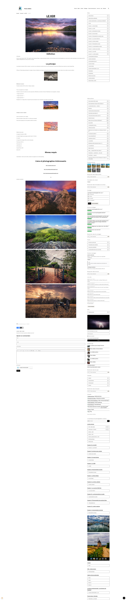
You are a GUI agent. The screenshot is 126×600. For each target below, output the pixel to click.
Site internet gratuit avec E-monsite (104, 407)
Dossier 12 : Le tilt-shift (92, 447)
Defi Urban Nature (91, 439)
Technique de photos (91, 267)
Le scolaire (91, 198)
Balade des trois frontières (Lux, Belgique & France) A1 (98, 131)
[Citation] (25, 350)
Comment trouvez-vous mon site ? (94, 229)
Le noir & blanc (90, 478)
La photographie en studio (92, 496)
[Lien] (28, 350)
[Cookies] (2, 598)
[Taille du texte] (22, 350)
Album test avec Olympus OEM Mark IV (98, 120)
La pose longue (91, 66)
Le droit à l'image (91, 63)
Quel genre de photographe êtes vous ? (95, 209)
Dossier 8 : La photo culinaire (93, 41)
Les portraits (98, 140)
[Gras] (17, 350)
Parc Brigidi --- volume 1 (98, 155)
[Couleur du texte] (24, 350)
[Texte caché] (30, 350)
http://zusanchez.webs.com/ (51, 165)
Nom (17, 337)
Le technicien (91, 194)
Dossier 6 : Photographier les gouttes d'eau (95, 36)
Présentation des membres (98, 244)
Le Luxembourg (98, 145)
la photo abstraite (90, 255)
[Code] (35, 350)
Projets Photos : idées (92, 80)
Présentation (90, 70)
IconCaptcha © (30, 368)
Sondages (85, 8)
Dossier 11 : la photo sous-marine (94, 48)
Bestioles (98, 108)
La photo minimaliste (92, 58)
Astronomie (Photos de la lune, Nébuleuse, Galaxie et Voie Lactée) (98, 158)
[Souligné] (20, 350)
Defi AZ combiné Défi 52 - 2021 (93, 436)
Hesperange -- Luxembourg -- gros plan (98, 152)
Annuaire (104, 8)
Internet (98, 378)
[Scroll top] (124, 598)
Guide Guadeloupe (98, 402)
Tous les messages (91, 306)
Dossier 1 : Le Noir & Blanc (93, 25)
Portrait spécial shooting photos (98, 110)
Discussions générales (98, 247)
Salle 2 (89, 580)
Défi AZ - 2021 (90, 434)
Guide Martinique (97, 404)
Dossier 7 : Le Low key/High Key (94, 38)
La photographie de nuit (92, 61)
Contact (82, 8)
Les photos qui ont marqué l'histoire (97, 345)
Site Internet (18, 346)
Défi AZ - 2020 (90, 431)
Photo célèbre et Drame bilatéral (96, 348)
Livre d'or (98, 8)
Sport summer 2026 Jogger (98, 101)
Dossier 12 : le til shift (92, 51)
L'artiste (90, 196)
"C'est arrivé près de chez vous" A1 (98, 115)
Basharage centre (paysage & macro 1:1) (98, 143)
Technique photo (98, 312)
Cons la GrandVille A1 (98, 136)
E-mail (17, 342)
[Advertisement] (18, 2)
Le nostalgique (91, 200)
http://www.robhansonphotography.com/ (51, 169)
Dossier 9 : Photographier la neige (94, 43)
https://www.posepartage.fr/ (103, 400)
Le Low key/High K (91, 490)
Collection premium (98, 127)
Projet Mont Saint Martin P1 (98, 113)
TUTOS (89, 23)
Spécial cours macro (91, 75)
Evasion (98, 385)
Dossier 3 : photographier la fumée (94, 31)
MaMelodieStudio (98, 396)
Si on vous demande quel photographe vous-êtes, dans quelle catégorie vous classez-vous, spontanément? (97, 217)
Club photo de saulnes (100, 398)
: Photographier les (91, 502)
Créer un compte (89, 338)
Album (79, 8)
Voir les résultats (95, 203)
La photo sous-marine (92, 453)
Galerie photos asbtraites (92, 18)
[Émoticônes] (36, 350)
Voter (90, 203)
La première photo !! (91, 365)
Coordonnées (90, 73)
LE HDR (89, 466)
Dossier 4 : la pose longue (92, 33)
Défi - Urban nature (91, 426)
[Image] (31, 350)
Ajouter (18, 370)
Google (92, 409)
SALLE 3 (89, 582)
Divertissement (98, 380)
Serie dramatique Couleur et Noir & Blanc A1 (98, 103)
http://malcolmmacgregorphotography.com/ (50, 173)
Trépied (88, 259)
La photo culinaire (91, 484)
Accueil (75, 8)
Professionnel (98, 382)
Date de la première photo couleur (93, 367)
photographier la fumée (92, 512)
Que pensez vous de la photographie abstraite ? (96, 212)
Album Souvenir (98, 148)
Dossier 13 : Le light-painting (93, 54)
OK (108, 176)
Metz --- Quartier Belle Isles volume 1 (98, 150)
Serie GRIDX (98, 122)
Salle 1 (89, 577)
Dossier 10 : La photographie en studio (95, 46)
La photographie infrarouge (93, 56)
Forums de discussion (92, 8)
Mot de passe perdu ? (95, 338)
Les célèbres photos (94, 352)
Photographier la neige (92, 472)
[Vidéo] (33, 350)
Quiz (101, 8)
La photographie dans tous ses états (98, 249)
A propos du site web (98, 242)
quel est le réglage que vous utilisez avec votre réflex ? (98, 226)
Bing (91, 411)
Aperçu (39, 350)
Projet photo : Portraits (92, 429)
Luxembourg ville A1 (98, 138)
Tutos (89, 565)
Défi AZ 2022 (90, 441)
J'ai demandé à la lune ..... (98, 125)
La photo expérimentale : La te (93, 68)
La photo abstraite (91, 78)
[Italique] (19, 350)
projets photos (90, 15)
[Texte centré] (27, 350)
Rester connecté (91, 336)
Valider (98, 340)
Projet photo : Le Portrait (92, 598)
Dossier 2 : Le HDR (23, 13)
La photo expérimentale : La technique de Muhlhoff (97, 20)
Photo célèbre (93, 355)
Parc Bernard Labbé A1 (98, 133)
